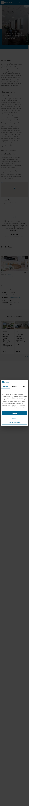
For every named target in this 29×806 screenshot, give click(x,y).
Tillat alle (14, 413)
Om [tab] (24, 386)
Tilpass (14, 418)
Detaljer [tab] (14, 386)
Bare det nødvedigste (15, 422)
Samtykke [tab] (5, 386)
